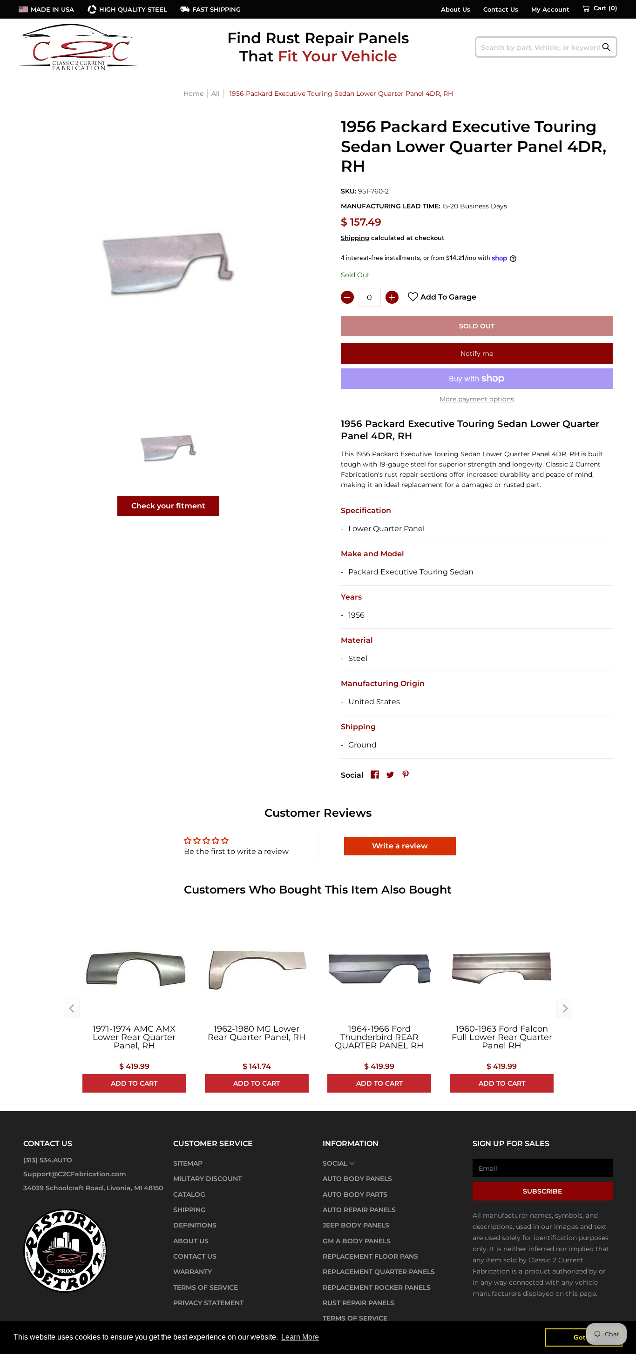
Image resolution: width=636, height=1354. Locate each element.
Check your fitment (168, 505)
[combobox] (546, 47)
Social (335, 1163)
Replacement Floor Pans (370, 1256)
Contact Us (500, 10)
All (215, 93)
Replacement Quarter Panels (379, 1271)
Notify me (476, 353)
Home (193, 93)
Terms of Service (205, 1287)
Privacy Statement (208, 1303)
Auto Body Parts (355, 1194)
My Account (550, 10)
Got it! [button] (584, 1337)
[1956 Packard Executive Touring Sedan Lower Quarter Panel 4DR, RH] (168, 447)
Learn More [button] (300, 1337)
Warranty (192, 1271)
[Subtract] (347, 297)
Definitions (195, 1225)
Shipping (355, 237)
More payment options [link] (477, 399)
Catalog (189, 1194)
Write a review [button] (400, 845)
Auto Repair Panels (359, 1210)
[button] (599, 8)
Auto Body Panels (357, 1178)
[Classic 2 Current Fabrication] (79, 46)
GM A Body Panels (357, 1241)
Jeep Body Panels (356, 1225)
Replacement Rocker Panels (377, 1287)
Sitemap (188, 1163)
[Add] (392, 297)
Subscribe (542, 1191)
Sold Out (476, 326)
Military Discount (207, 1178)
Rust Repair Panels (358, 1303)
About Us (455, 10)
